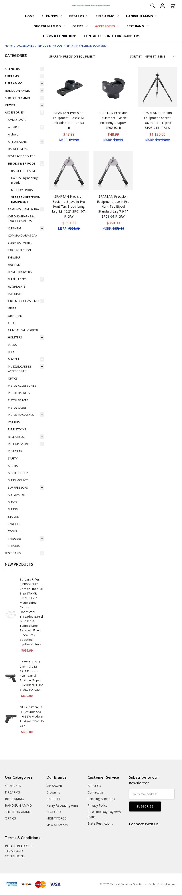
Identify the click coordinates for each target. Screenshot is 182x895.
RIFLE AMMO (105, 16)
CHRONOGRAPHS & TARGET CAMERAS (21, 218)
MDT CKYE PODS (22, 190)
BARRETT (53, 799)
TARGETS (14, 524)
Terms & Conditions (59, 36)
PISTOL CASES (17, 408)
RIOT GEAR (15, 451)
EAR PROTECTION (19, 250)
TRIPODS (14, 546)
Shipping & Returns (101, 799)
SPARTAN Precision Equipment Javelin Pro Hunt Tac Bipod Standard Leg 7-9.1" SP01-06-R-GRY (113, 206)
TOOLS (12, 531)
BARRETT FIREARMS (24, 171)
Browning (53, 792)
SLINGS (13, 509)
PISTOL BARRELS (19, 393)
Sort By (136, 56)
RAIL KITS (14, 422)
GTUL (11, 323)
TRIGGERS (15, 539)
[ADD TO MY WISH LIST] (80, 82)
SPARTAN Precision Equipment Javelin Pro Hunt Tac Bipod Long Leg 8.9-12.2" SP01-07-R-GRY (69, 206)
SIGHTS (13, 466)
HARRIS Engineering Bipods (24, 180)
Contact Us (96, 792)
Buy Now (68, 97)
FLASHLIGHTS (17, 286)
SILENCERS (50, 16)
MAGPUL (14, 359)
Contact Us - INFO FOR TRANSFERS (112, 36)
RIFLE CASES (16, 437)
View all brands (57, 825)
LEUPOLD (53, 812)
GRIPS (12, 308)
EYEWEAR (14, 257)
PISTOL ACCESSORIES (22, 386)
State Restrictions (100, 823)
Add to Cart (68, 88)
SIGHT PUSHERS (19, 473)
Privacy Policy (97, 805)
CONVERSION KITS (20, 243)
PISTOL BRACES (18, 400)
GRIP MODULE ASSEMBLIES (26, 301)
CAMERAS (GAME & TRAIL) (25, 209)
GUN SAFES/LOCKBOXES (24, 330)
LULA (11, 352)
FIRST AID (14, 265)
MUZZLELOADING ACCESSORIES (19, 368)
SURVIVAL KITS (17, 495)
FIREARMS (77, 16)
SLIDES (12, 502)
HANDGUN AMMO (140, 16)
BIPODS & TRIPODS (22, 163)
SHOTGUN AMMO (47, 26)
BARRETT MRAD (18, 149)
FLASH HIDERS (17, 279)
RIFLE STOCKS (17, 429)
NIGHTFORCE (56, 818)
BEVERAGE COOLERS (21, 156)
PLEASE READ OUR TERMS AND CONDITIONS (19, 851)
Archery (13, 134)
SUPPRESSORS (18, 487)
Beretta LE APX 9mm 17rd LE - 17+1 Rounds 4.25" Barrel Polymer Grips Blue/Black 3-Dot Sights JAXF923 (31, 676)
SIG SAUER (54, 786)
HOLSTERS (15, 337)
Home (29, 16)
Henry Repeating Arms (62, 805)
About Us (94, 786)
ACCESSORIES (105, 26)
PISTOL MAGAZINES (21, 415)
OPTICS (78, 26)
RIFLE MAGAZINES (19, 444)
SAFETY (13, 458)
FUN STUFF (15, 294)
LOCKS (12, 345)
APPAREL (14, 127)
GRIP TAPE (15, 316)
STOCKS (13, 517)
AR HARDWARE (18, 142)
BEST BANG (136, 26)
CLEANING (14, 228)
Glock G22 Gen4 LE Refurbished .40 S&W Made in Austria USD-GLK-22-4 (32, 716)
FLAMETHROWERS (20, 272)
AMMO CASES (17, 120)
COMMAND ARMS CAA (22, 235)
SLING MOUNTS (18, 480)
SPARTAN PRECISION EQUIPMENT (25, 199)
